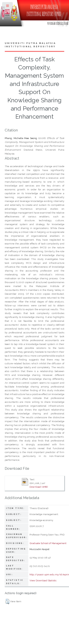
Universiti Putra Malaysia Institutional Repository (30, 45)
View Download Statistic (43, 580)
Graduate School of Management (48, 543)
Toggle (7, 6)
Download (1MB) (39, 486)
